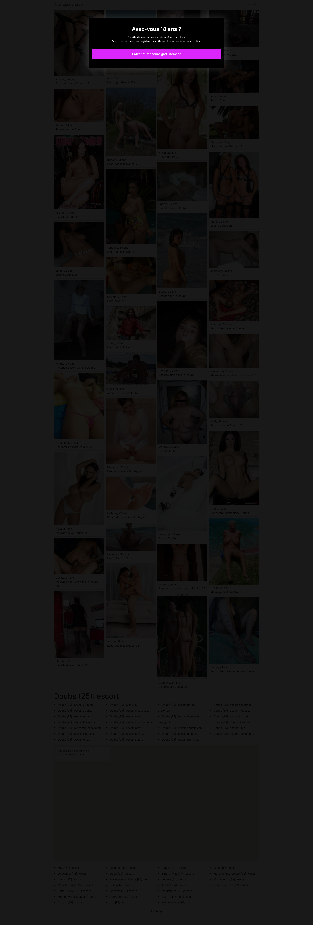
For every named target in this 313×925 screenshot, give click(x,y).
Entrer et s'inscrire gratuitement (156, 54)
